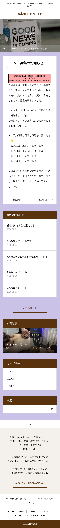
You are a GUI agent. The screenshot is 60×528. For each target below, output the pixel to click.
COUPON (43, 511)
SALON (11, 379)
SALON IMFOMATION (35, 515)
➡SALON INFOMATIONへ (30, 483)
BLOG (18, 515)
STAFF (10, 386)
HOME (11, 511)
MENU (32, 511)
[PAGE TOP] (30, 424)
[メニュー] (55, 14)
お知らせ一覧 (30, 308)
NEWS (10, 371)
